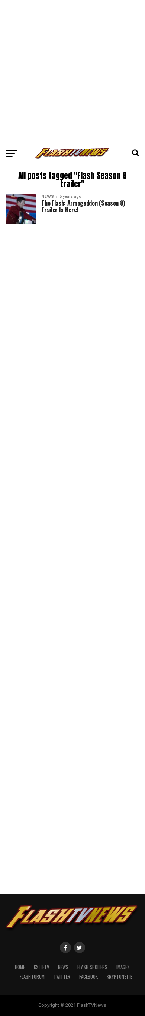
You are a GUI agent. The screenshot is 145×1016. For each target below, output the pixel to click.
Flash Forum (32, 976)
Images (123, 967)
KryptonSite (119, 976)
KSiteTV (41, 967)
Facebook (88, 976)
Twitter (62, 976)
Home (20, 967)
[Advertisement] (72, 72)
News (63, 967)
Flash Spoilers (92, 967)
